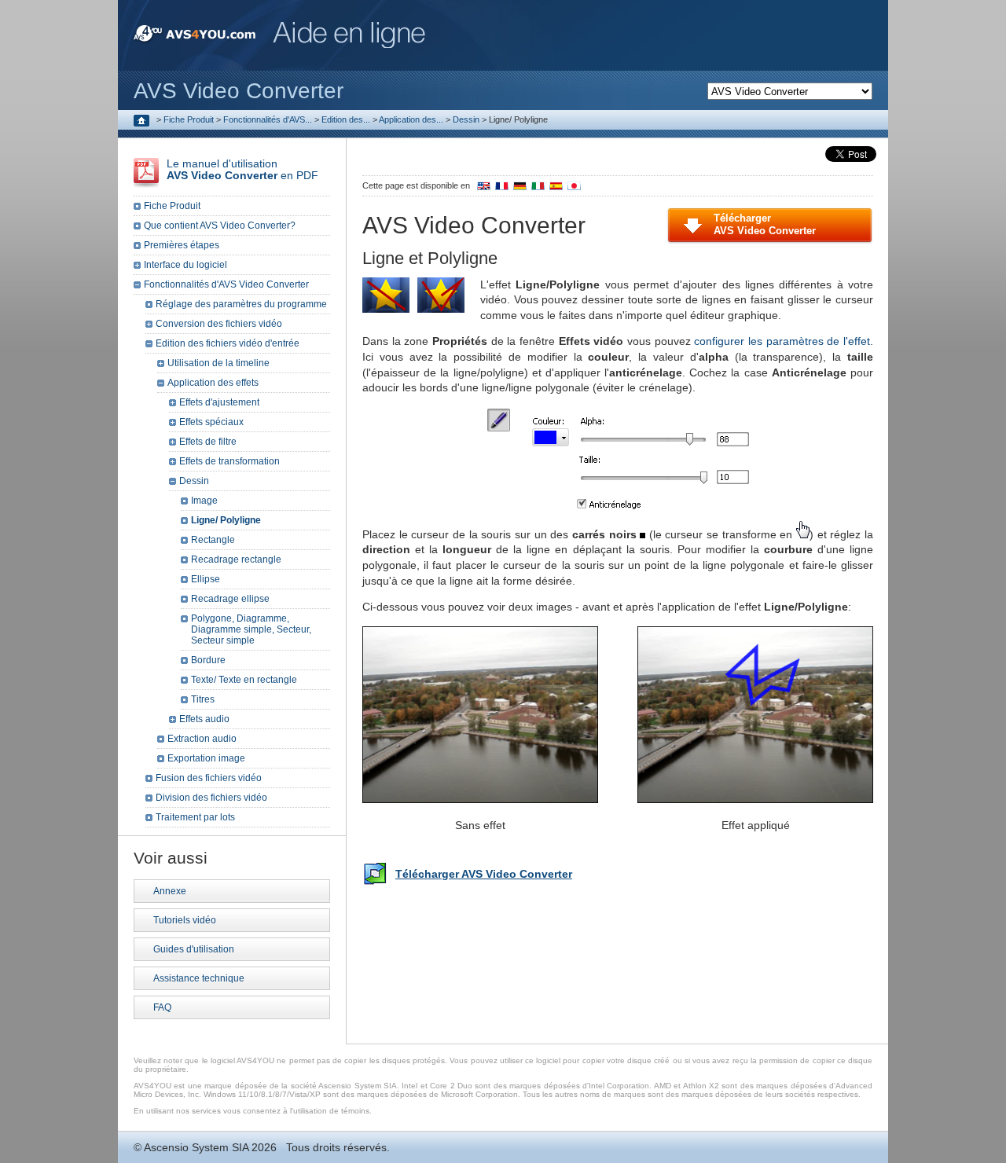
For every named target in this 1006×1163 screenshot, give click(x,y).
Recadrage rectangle (236, 559)
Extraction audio (202, 738)
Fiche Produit (188, 119)
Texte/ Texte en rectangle (244, 679)
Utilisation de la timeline (218, 363)
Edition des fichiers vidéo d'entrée (227, 343)
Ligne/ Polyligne (226, 520)
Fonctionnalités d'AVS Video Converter (226, 284)
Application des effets (213, 382)
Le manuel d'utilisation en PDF (242, 169)
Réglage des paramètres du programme (241, 304)
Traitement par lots (195, 817)
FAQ (162, 1007)
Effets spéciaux (211, 421)
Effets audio (204, 719)
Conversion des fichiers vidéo (219, 323)
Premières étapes (181, 245)
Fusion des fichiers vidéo (209, 777)
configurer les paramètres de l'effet (782, 341)
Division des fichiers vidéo (211, 797)
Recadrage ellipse (230, 598)
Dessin (466, 119)
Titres (203, 699)
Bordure (208, 660)
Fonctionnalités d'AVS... (267, 119)
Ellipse (205, 579)
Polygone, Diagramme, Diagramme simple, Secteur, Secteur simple (251, 629)
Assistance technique (198, 978)
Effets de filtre (208, 441)
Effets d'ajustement (219, 402)
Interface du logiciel (185, 264)
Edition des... (345, 119)
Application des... (411, 119)
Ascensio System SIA (196, 1147)
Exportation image (206, 758)
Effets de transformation (229, 461)
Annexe (169, 891)
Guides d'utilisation (193, 949)
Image (204, 500)
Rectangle (213, 539)
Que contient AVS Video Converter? (220, 225)
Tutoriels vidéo (184, 920)
